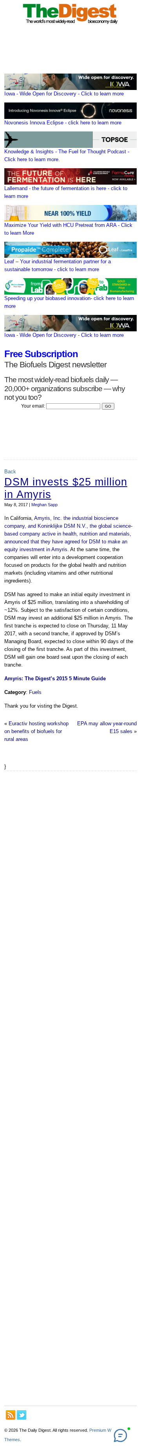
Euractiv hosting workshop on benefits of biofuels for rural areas (36, 731)
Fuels (35, 692)
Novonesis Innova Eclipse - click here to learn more (62, 123)
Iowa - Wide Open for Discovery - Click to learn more (64, 94)
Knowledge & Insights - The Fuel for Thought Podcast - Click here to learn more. (66, 155)
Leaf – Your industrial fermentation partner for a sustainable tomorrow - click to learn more (57, 265)
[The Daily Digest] (70, 25)
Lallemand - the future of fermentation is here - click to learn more (65, 192)
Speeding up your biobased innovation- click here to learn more (69, 302)
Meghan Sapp (44, 504)
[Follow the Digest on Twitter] (21, 1415)
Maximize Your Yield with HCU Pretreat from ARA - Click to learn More (68, 229)
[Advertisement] (70, 1088)
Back (10, 472)
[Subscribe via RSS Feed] (10, 1415)
